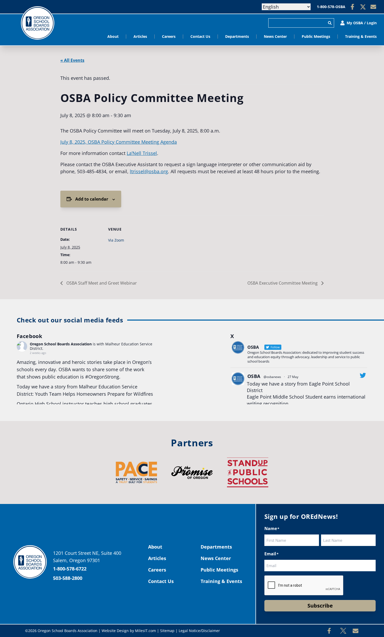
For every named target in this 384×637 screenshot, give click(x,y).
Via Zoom (116, 240)
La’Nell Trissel (142, 153)
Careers (169, 36)
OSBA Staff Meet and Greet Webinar (101, 283)
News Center (275, 36)
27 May (293, 377)
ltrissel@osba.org (149, 171)
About (113, 36)
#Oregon (95, 377)
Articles (140, 36)
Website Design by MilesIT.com (129, 630)
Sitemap (167, 630)
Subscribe (320, 605)
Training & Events (361, 36)
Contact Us (200, 36)
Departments (237, 36)
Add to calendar (91, 199)
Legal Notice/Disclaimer (199, 630)
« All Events (72, 60)
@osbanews (272, 377)
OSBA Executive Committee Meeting (283, 283)
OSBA (253, 376)
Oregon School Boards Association (61, 343)
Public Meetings (316, 36)
